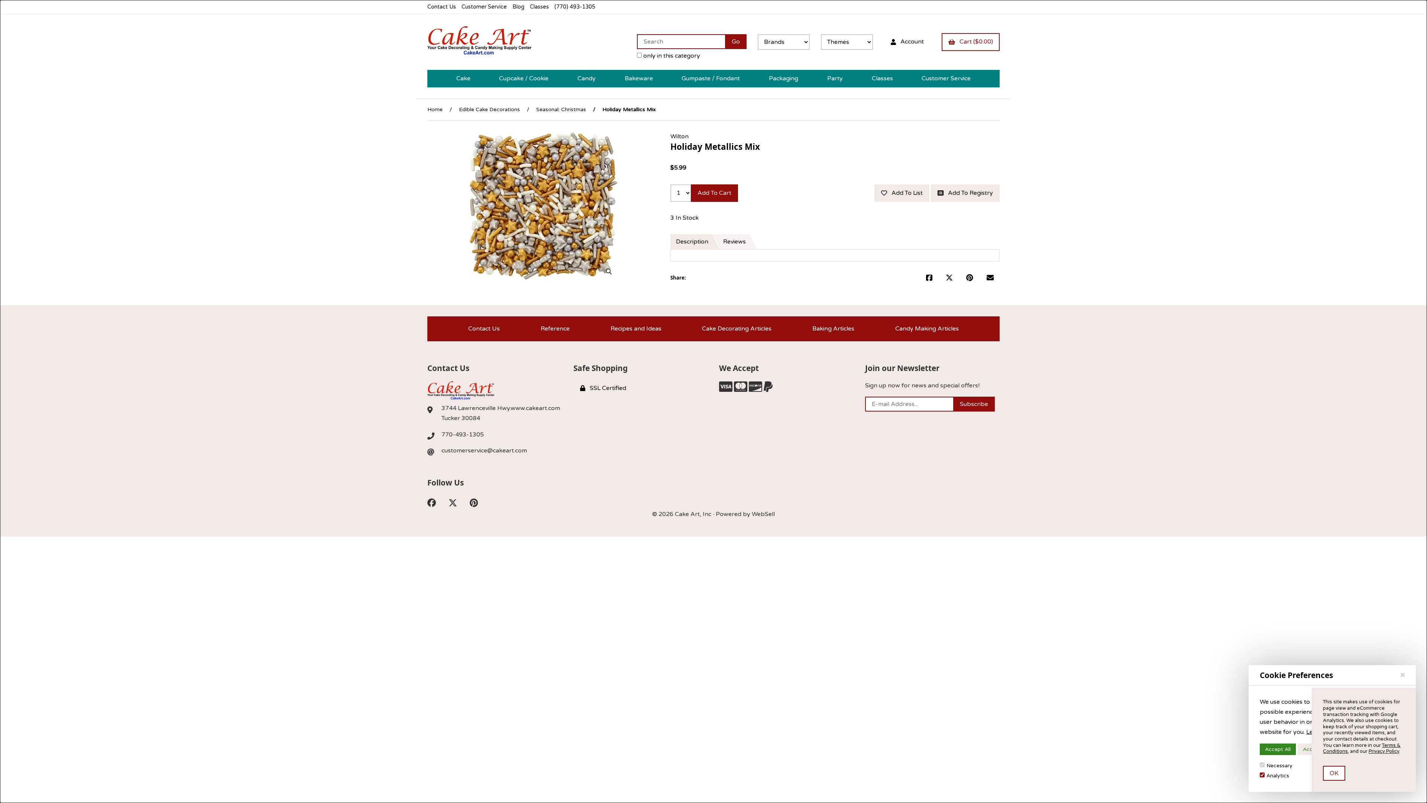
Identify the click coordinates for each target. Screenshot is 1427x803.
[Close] (1403, 675)
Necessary (1279, 765)
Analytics (1277, 776)
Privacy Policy (1384, 751)
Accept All (1278, 749)
